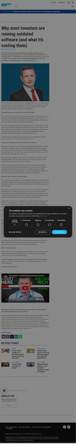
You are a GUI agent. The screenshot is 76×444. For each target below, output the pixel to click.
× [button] (69, 208)
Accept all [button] (59, 232)
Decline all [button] (42, 232)
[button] (15, 232)
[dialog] (38, 221)
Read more (43, 216)
